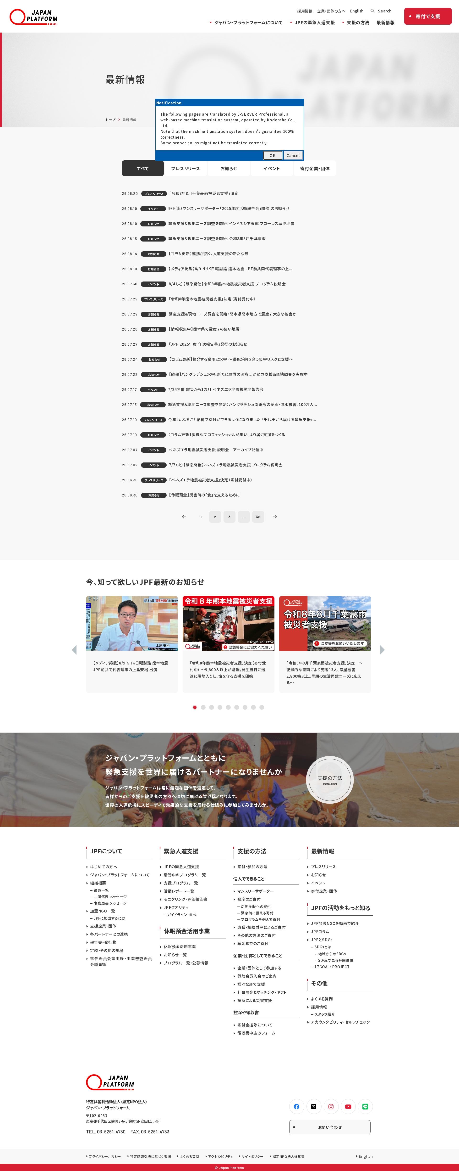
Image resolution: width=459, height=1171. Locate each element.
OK (273, 155)
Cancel (293, 155)
